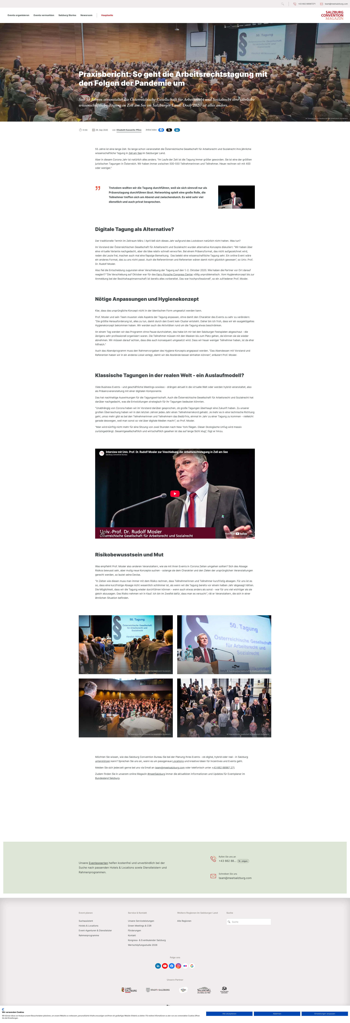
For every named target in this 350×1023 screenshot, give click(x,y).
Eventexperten (98, 863)
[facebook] (172, 966)
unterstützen (102, 761)
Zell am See (135, 153)
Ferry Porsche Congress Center (174, 274)
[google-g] (192, 966)
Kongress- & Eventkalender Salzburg (147, 940)
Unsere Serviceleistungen (141, 920)
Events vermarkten (44, 15)
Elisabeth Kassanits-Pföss (129, 130)
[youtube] (165, 966)
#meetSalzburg (156, 773)
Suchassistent (86, 920)
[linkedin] (158, 966)
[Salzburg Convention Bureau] (332, 15)
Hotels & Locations (88, 925)
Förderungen (134, 930)
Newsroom (86, 15)
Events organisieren (18, 15)
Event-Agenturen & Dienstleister (95, 930)
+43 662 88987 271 (223, 767)
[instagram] (178, 966)
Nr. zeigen (243, 861)
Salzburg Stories (67, 15)
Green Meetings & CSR (139, 925)
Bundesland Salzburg (107, 778)
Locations (178, 761)
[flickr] (185, 966)
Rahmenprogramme (89, 935)
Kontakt (132, 935)
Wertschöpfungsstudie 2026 (142, 945)
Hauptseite (107, 15)
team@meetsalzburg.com (170, 767)
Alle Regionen (184, 920)
